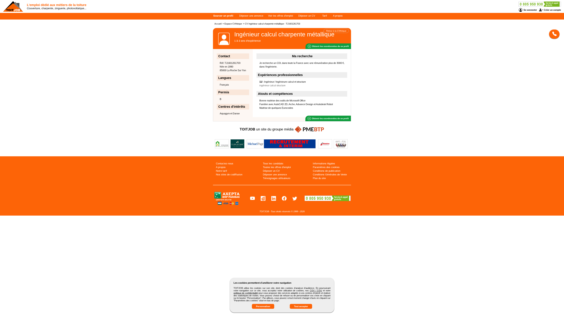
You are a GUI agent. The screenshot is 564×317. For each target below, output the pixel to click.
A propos (338, 15)
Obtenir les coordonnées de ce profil (330, 118)
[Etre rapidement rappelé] (553, 34)
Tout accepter (301, 306)
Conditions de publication (326, 171)
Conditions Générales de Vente (330, 174)
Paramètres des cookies (326, 167)
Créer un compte (552, 10)
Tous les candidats (273, 163)
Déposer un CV (306, 15)
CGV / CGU (316, 290)
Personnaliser (263, 306)
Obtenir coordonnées (330, 46)
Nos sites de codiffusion (229, 174)
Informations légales (324, 163)
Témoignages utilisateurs (276, 178)
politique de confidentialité (246, 293)
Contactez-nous (224, 163)
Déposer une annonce (251, 15)
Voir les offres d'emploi (280, 15)
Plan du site (319, 178)
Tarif (324, 15)
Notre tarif (221, 171)
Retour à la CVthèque (336, 31)
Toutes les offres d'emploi (277, 167)
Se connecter (530, 10)
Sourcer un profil (223, 15)
